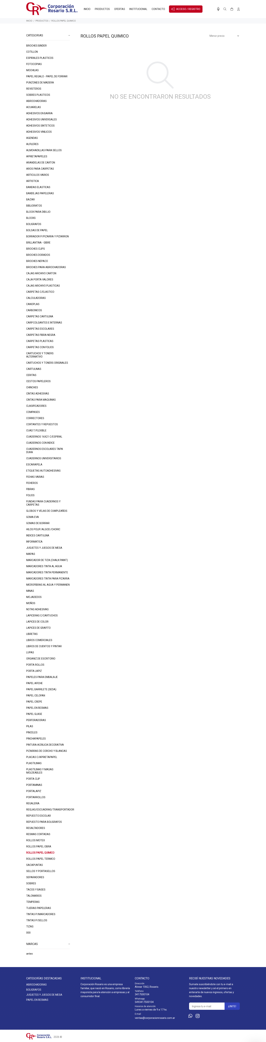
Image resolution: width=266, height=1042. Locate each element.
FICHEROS (32, 483)
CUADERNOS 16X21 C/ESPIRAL (44, 436)
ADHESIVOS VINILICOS (39, 131)
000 (28, 932)
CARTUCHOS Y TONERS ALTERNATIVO (40, 355)
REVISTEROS (33, 88)
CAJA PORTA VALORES (39, 279)
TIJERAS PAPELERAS (38, 908)
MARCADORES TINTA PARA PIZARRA (47, 578)
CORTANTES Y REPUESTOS (42, 424)
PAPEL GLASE (34, 714)
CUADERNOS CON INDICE (40, 442)
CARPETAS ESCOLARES (40, 328)
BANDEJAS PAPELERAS (40, 193)
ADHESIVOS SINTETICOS (40, 125)
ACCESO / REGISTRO (188, 9)
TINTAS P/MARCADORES (40, 914)
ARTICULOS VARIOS (37, 174)
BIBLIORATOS (34, 205)
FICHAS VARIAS (35, 476)
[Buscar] (225, 9)
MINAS (30, 590)
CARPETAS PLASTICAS (39, 341)
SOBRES (31, 883)
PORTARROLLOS (35, 797)
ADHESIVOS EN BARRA (39, 113)
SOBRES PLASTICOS (38, 94)
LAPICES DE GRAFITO (38, 627)
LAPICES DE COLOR (37, 621)
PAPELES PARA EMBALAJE (42, 677)
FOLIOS (30, 495)
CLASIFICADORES (36, 405)
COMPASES (33, 412)
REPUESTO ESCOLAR (38, 815)
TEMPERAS (33, 901)
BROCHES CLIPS (35, 248)
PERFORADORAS (36, 720)
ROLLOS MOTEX (35, 840)
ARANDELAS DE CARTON (40, 162)
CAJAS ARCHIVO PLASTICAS (43, 285)
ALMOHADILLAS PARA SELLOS (44, 150)
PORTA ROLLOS (35, 664)
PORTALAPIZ (33, 791)
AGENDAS (32, 137)
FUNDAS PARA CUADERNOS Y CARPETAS (43, 503)
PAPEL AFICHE (34, 683)
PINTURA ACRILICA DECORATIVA (45, 744)
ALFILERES (32, 144)
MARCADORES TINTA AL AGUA (44, 566)
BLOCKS (31, 218)
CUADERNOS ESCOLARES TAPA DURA (44, 451)
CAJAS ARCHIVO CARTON (41, 273)
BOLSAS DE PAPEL (37, 230)
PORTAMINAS (34, 784)
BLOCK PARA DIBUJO (38, 211)
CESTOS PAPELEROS (38, 381)
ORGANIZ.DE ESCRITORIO (40, 658)
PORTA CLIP (33, 778)
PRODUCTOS (41, 21)
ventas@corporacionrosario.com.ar (155, 1017)
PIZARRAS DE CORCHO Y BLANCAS (46, 750)
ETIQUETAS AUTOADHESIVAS (43, 470)
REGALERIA (32, 803)
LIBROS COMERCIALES (39, 640)
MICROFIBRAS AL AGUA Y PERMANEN (48, 584)
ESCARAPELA (34, 464)
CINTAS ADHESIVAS (37, 393)
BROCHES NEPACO (37, 261)
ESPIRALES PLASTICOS (39, 57)
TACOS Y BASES (35, 889)
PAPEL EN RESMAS (37, 707)
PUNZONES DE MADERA (40, 82)
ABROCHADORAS (36, 101)
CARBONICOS (34, 310)
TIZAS (29, 926)
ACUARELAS (33, 107)
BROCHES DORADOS (38, 254)
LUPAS (30, 652)
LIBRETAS (32, 634)
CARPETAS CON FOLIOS (40, 347)
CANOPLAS (32, 304)
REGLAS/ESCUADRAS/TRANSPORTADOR (48, 809)
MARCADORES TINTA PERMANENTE (47, 572)
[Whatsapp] (190, 1016)
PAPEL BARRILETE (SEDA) (41, 689)
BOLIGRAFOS (33, 224)
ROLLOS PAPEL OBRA (38, 846)
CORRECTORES (35, 418)
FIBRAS (30, 489)
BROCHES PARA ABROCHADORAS (46, 267)
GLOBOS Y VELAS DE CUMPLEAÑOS (46, 510)
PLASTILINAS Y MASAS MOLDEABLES (39, 771)
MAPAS (30, 553)
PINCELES (31, 732)
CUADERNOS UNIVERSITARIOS (43, 458)
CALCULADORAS (36, 298)
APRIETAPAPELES (36, 156)
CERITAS (31, 375)
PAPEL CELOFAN (35, 695)
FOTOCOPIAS (34, 64)
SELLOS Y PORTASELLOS (40, 871)
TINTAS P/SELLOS (36, 920)
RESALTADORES (35, 828)
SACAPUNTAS (34, 865)
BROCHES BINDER (36, 45)
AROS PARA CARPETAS (40, 168)
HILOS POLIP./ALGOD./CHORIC (43, 529)
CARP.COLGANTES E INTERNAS (44, 322)
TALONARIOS (34, 895)
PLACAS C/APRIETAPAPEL (41, 757)
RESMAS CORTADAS (38, 834)
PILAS (29, 726)
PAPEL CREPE (34, 701)
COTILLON (32, 51)
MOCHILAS (32, 70)
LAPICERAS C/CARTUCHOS (42, 615)
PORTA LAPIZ (34, 670)
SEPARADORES (35, 877)
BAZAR (30, 199)
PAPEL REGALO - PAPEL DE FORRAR (46, 76)
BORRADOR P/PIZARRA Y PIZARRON (47, 236)
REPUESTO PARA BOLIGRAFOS (44, 821)
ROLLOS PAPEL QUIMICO (63, 21)
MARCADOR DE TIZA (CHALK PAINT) (47, 560)
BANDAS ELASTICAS (38, 187)
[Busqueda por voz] (218, 9)
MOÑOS (30, 603)
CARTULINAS (33, 368)
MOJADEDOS (34, 597)
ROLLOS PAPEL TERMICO (40, 858)
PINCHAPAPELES (36, 738)
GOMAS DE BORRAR (38, 523)
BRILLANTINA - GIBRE (38, 242)
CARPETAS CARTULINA (39, 316)
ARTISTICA (32, 181)
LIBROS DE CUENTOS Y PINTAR (44, 646)
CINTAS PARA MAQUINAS (41, 399)
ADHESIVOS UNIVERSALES (41, 119)
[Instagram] (197, 1016)
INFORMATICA (34, 541)
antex (29, 953)
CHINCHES (32, 387)
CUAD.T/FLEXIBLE (36, 430)
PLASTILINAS (34, 763)
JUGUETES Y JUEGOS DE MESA (44, 547)
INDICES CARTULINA (37, 535)
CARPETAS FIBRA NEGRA (40, 334)
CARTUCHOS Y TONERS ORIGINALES (47, 362)
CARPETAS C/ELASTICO (40, 291)
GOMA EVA (32, 517)
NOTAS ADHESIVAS (37, 609)
